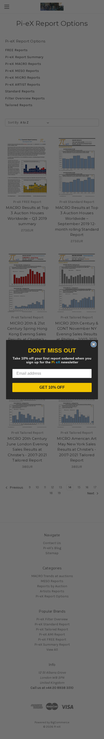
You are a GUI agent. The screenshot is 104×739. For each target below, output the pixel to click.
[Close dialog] (93, 344)
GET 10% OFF (52, 387)
